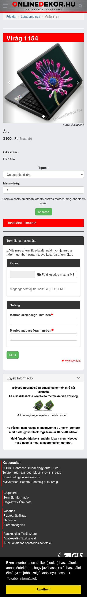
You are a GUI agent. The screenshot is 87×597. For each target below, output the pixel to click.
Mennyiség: (11, 183)
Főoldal (11, 16)
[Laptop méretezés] (43, 405)
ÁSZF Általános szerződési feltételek (28, 543)
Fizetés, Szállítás (15, 515)
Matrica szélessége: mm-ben (30, 315)
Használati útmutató (21, 223)
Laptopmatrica (30, 16)
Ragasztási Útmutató (17, 502)
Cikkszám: (10, 152)
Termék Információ (16, 497)
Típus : (43, 167)
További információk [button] (22, 578)
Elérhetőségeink (14, 525)
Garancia (10, 520)
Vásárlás (9, 511)
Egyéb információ (20, 378)
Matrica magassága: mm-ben (30, 330)
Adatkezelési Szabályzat (20, 538)
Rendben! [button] (44, 589)
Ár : (6, 131)
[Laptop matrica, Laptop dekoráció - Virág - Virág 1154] (43, 82)
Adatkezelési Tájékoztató (20, 533)
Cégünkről (10, 493)
